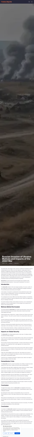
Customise (5, 433)
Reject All (11, 433)
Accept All (17, 433)
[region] (11, 430)
